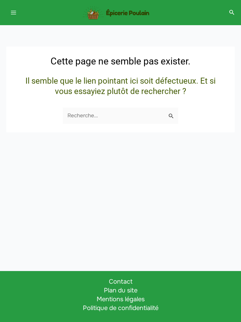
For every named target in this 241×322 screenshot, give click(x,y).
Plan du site (120, 290)
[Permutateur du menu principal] (13, 12)
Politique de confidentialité (120, 308)
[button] (232, 12)
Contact (120, 282)
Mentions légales (121, 299)
